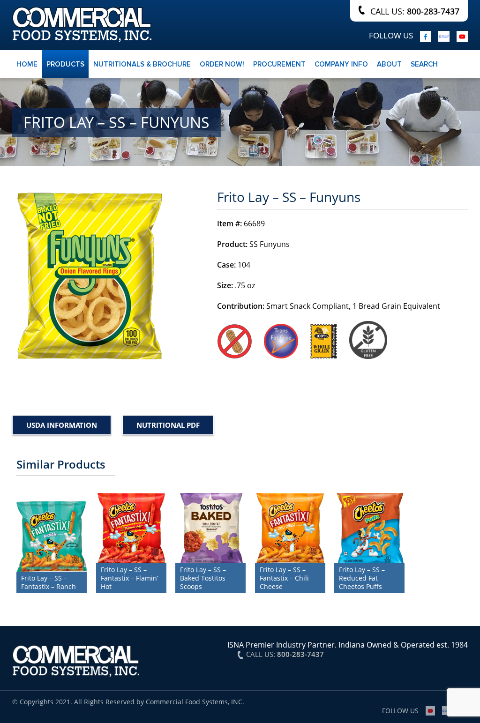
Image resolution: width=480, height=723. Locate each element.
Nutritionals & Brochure (142, 64)
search (424, 64)
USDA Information (61, 425)
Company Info (341, 64)
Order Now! (222, 64)
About (389, 64)
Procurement (279, 64)
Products (65, 64)
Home (27, 64)
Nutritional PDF (168, 425)
